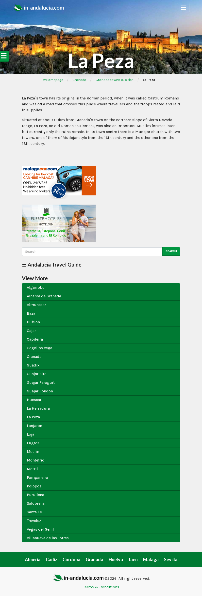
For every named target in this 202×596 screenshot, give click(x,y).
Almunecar (36, 304)
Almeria (32, 559)
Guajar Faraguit (41, 382)
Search (171, 251)
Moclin (33, 451)
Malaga (151, 559)
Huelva (116, 559)
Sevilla (170, 559)
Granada (79, 80)
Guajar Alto (37, 373)
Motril (32, 468)
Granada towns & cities (115, 80)
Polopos (34, 486)
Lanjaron (34, 425)
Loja (30, 434)
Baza (31, 313)
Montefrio (35, 460)
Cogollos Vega (39, 348)
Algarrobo (36, 287)
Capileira (35, 339)
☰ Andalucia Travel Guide (52, 264)
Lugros (33, 443)
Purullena (35, 494)
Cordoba (71, 559)
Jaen (133, 559)
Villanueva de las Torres (48, 538)
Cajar (31, 330)
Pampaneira (37, 477)
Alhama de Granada (44, 296)
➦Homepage (53, 80)
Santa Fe (34, 512)
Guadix (33, 365)
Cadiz (51, 559)
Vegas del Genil (40, 529)
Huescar (34, 399)
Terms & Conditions (101, 587)
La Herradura (38, 408)
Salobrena (36, 503)
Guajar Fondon (40, 391)
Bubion (33, 322)
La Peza (33, 417)
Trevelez (34, 520)
